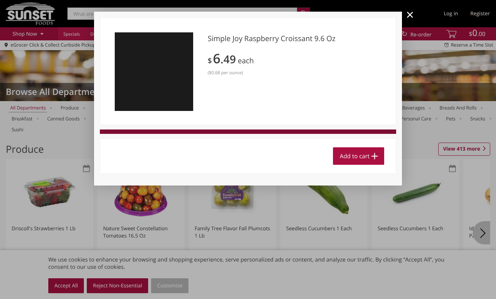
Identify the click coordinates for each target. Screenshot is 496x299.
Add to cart (355, 156)
